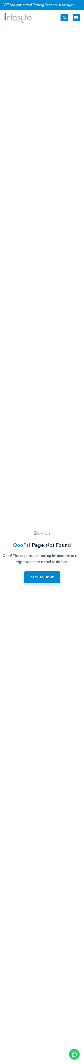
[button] (76, 17)
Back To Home (42, 577)
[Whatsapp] (74, 1054)
